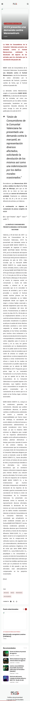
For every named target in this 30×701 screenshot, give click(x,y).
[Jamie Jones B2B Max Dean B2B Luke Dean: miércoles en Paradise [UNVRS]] (6, 668)
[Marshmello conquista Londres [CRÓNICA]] (15, 621)
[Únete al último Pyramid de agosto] (6, 653)
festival (12, 592)
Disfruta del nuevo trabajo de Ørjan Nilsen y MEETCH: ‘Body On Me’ (18, 678)
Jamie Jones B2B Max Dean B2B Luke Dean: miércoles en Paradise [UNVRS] (17, 668)
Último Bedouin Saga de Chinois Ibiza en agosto (18, 660)
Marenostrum (19, 592)
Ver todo (25, 648)
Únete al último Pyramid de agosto (18, 652)
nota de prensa (7, 596)
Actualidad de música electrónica (12, 23)
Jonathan (12, 655)
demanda (6, 592)
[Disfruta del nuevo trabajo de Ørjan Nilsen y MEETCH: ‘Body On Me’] (6, 678)
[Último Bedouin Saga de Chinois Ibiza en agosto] (6, 661)
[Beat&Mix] (15, 3)
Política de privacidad (15, 697)
